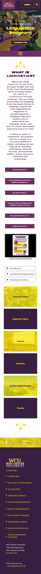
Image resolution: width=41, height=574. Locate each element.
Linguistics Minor (20, 319)
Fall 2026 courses (19, 193)
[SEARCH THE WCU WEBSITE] (37, 5)
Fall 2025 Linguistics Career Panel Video (20, 259)
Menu (27, 5)
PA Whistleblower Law (18, 528)
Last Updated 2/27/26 (16, 566)
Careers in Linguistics (19, 226)
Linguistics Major (20, 296)
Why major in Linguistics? (19, 216)
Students (20, 363)
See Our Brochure (19, 170)
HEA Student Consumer (18, 515)
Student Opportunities (20, 385)
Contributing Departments (22, 274)
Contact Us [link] (19, 43)
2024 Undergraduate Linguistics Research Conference (20, 181)
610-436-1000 (11, 470)
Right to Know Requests (19, 509)
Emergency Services (17, 495)
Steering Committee (19, 280)
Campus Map (13, 476)
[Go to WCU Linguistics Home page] (20, 55)
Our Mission (15, 268)
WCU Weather (14, 489)
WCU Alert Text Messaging (20, 483)
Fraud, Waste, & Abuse (17, 522)
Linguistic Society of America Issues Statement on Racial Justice (19, 204)
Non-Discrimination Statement (17, 535)
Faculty (20, 408)
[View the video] (20, 257)
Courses (20, 341)
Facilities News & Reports (19, 502)
